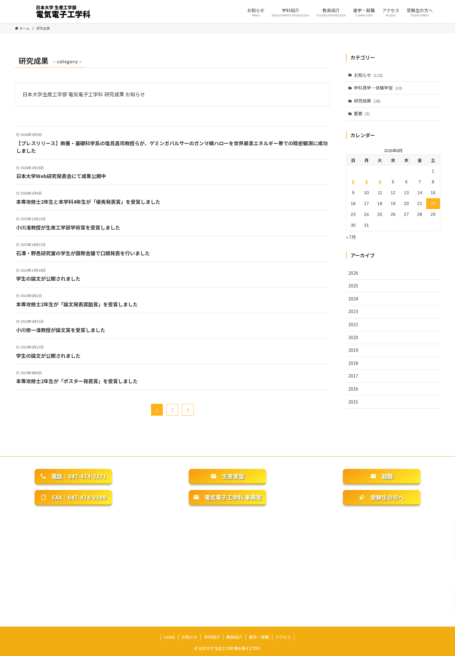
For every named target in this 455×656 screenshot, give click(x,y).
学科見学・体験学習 (378, 88)
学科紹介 (212, 637)
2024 (353, 298)
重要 (362, 113)
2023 (353, 311)
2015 (353, 402)
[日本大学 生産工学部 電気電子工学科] (65, 11)
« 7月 (351, 237)
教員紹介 (234, 637)
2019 (353, 350)
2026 (353, 273)
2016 (353, 389)
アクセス (283, 637)
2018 (353, 363)
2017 (353, 376)
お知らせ (368, 75)
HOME (169, 637)
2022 (353, 324)
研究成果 (367, 101)
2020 (353, 337)
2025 (353, 285)
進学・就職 (259, 637)
